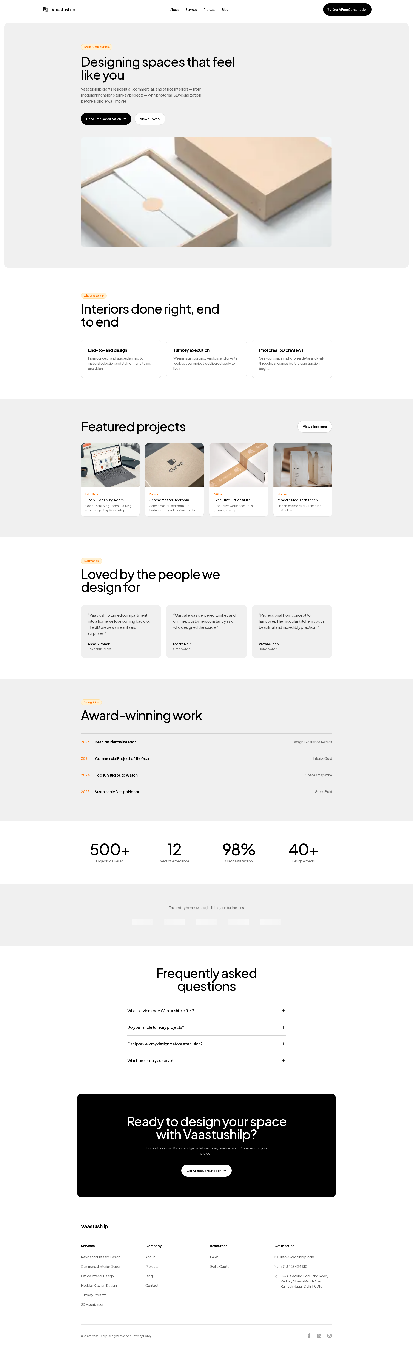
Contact (151, 1285)
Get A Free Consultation (203, 1171)
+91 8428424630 (293, 1266)
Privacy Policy (142, 1336)
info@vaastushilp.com (297, 1257)
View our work (150, 119)
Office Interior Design (97, 1276)
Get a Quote (220, 1266)
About (174, 9)
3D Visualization (92, 1304)
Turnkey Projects (93, 1295)
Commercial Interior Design (101, 1266)
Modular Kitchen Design (99, 1285)
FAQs (214, 1257)
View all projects (315, 426)
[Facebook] (308, 1335)
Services (191, 9)
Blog (225, 9)
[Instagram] (329, 1335)
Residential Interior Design (100, 1257)
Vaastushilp (94, 1226)
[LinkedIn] (319, 1335)
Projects (209, 9)
